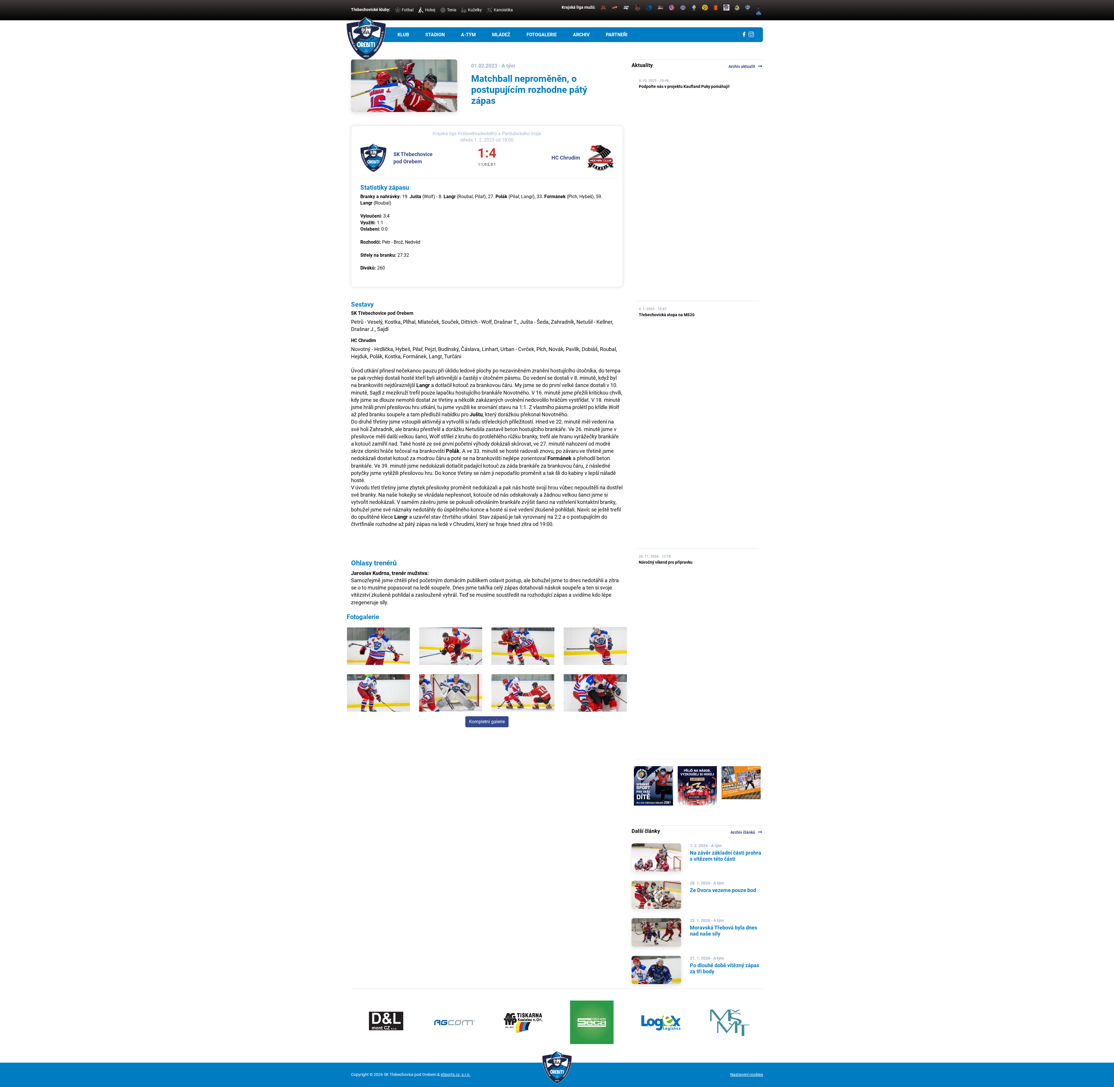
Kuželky (475, 10)
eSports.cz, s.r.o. (456, 1074)
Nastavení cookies (746, 1074)
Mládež (501, 34)
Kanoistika (503, 10)
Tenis (451, 10)
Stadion (435, 34)
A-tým (468, 34)
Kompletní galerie (487, 721)
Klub (403, 34)
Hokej (430, 10)
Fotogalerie (542, 34)
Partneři (616, 34)
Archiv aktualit (745, 66)
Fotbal (407, 10)
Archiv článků (746, 832)
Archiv (581, 34)
